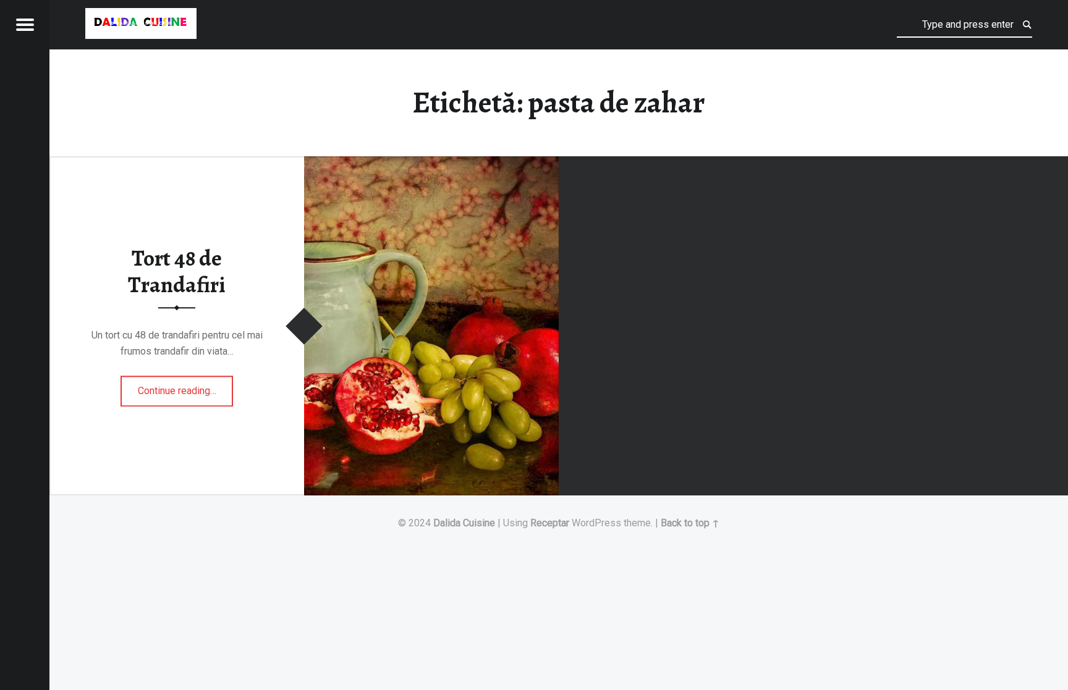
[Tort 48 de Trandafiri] (431, 164)
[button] (141, 23)
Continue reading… (186, 387)
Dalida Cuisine (464, 523)
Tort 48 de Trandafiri (177, 271)
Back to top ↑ (690, 523)
